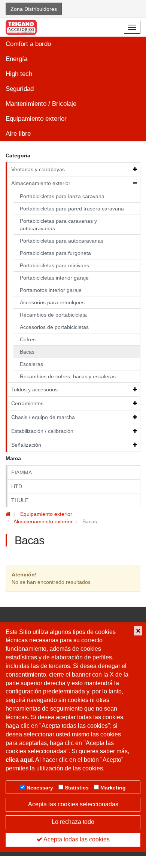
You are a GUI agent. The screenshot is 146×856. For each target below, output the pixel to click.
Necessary (40, 788)
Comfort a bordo (28, 43)
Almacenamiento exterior (40, 183)
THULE (19, 500)
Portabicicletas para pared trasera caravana (72, 209)
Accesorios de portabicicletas (54, 327)
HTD (16, 486)
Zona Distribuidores (33, 9)
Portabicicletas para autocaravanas (61, 241)
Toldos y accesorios (34, 389)
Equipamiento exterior (36, 118)
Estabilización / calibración (42, 431)
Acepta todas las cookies (76, 839)
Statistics (77, 788)
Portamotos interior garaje (51, 290)
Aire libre (18, 133)
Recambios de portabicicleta (53, 315)
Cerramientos (27, 403)
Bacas (27, 352)
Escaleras (31, 364)
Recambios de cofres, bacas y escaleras (68, 376)
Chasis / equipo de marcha (43, 417)
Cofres (28, 339)
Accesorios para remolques (52, 302)
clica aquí (19, 760)
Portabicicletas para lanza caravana (62, 196)
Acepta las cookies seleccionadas (73, 804)
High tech (19, 73)
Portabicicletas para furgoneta (55, 253)
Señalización (26, 445)
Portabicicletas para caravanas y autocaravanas (58, 224)
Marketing (113, 788)
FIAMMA (21, 472)
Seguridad (20, 88)
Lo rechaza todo (73, 822)
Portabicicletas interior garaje (54, 278)
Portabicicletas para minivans (54, 265)
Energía (16, 58)
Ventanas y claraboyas (38, 169)
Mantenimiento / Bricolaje (41, 103)
